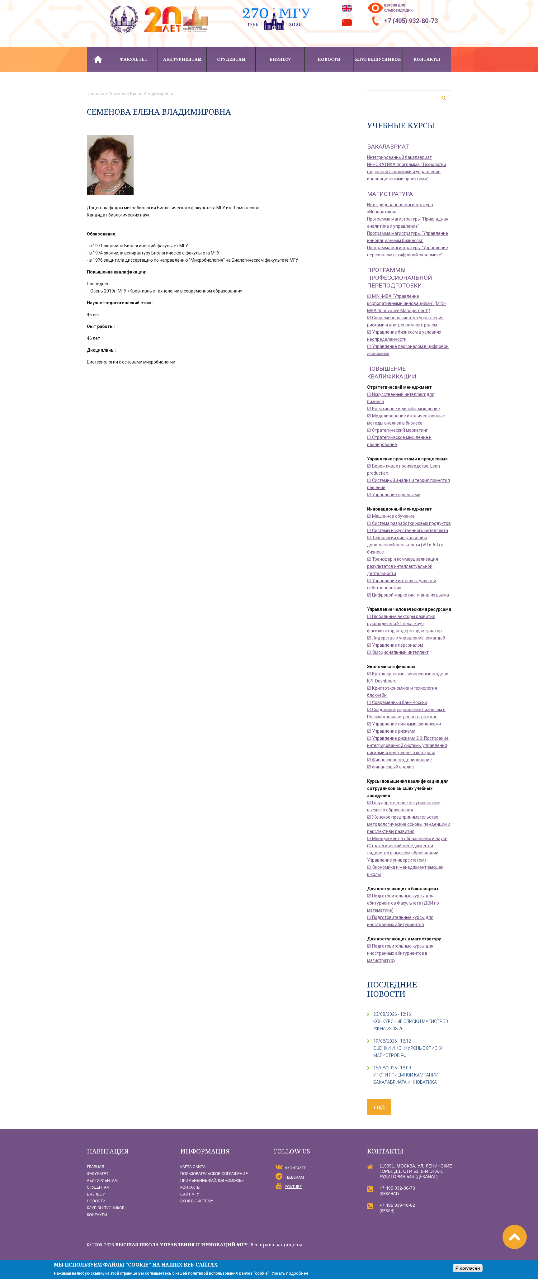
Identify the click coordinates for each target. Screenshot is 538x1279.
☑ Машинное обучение (391, 516)
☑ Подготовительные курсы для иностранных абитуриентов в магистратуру (400, 953)
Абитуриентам (182, 59)
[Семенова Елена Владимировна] (110, 138)
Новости (329, 59)
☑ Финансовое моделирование (399, 759)
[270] (277, 3)
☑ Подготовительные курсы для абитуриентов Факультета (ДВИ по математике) (403, 903)
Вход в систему (196, 1201)
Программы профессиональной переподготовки (399, 277)
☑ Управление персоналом (395, 645)
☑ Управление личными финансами (404, 723)
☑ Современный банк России (397, 702)
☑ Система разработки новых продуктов (409, 523)
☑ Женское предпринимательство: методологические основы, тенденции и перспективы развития (408, 824)
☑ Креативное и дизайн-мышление (403, 408)
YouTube (293, 1187)
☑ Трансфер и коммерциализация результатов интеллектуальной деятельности (402, 566)
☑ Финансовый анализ (390, 766)
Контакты (426, 59)
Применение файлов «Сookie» (212, 1180)
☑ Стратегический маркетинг (397, 430)
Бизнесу (280, 59)
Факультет (134, 59)
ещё (379, 1107)
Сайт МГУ (189, 1194)
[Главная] (160, 3)
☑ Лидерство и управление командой (406, 637)
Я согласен (467, 1268)
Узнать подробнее (290, 1273)
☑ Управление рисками (391, 731)
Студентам (231, 59)
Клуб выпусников (378, 59)
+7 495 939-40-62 (397, 1205)
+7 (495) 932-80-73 (411, 21)
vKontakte (295, 1168)
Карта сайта (192, 1167)
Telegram (294, 1177)
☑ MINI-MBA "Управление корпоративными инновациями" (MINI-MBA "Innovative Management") (406, 303)
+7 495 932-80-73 (397, 1188)
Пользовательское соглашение (214, 1174)
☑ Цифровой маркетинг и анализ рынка (408, 594)
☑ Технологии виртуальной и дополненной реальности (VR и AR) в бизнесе (405, 544)
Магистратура (390, 193)
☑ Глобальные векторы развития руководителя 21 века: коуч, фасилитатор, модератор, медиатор (404, 623)
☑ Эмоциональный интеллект (398, 652)
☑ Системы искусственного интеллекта (407, 530)
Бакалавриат (388, 146)
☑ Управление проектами (393, 494)
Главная (98, 59)
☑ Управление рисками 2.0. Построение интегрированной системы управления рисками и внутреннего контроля (408, 745)
